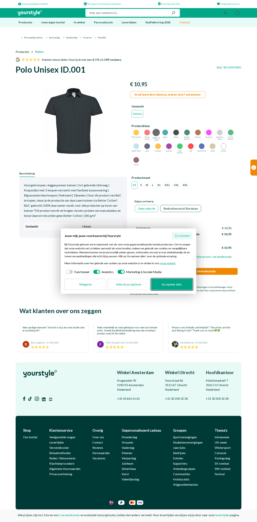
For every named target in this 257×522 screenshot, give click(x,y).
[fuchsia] (209, 132)
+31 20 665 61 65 (128, 398)
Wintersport (223, 447)
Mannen (127, 453)
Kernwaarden (101, 453)
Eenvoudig (54, 37)
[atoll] (165, 132)
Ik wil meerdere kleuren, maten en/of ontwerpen (168, 94)
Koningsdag (222, 458)
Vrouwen (127, 442)
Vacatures (98, 458)
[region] (73, 122)
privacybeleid (167, 263)
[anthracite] (156, 132)
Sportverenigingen (185, 437)
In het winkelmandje (202, 271)
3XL (176, 185)
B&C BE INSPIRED (229, 67)
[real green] (180, 146)
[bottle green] (187, 132)
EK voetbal (222, 463)
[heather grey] (220, 132)
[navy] (147, 146)
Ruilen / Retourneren (62, 458)
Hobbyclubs (181, 479)
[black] (176, 132)
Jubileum (127, 463)
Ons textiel (30, 437)
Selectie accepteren (128, 284)
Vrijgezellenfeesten (185, 484)
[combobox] (126, 13)
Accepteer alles (172, 284)
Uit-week (221, 442)
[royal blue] (202, 146)
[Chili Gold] (136, 132)
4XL (185, 185)
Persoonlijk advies (33, 37)
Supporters (180, 463)
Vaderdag (128, 447)
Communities (181, 474)
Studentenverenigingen (188, 442)
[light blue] (136, 146)
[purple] (169, 146)
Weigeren (85, 284)
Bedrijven (179, 453)
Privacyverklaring (60, 474)
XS (134, 185)
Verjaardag (129, 458)
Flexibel (102, 37)
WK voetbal (222, 468)
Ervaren (88, 37)
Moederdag (129, 437)
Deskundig (71, 37)
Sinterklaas (129, 468)
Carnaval (220, 453)
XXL (167, 185)
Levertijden (56, 442)
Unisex (137, 113)
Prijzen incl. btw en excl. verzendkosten (206, 256)
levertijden (222, 515)
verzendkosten (70, 515)
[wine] (136, 160)
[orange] (158, 146)
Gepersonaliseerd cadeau (141, 430)
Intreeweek (222, 437)
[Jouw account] (225, 12)
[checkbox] (77, 272)
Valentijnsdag (130, 479)
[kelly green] (230, 132)
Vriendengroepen (184, 468)
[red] (191, 146)
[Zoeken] (173, 13)
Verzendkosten (59, 447)
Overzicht (184, 235)
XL (159, 185)
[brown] (198, 132)
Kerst (125, 474)
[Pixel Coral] (147, 132)
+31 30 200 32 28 (176, 398)
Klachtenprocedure (61, 463)
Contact (97, 442)
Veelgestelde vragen (62, 437)
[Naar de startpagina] (29, 13)
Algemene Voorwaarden (64, 468)
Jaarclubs (179, 447)
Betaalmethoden (60, 453)
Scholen (178, 458)
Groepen (179, 430)
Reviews (97, 447)
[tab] (27, 173)
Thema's (221, 430)
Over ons (98, 437)
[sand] (212, 146)
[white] (223, 146)
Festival (220, 474)
